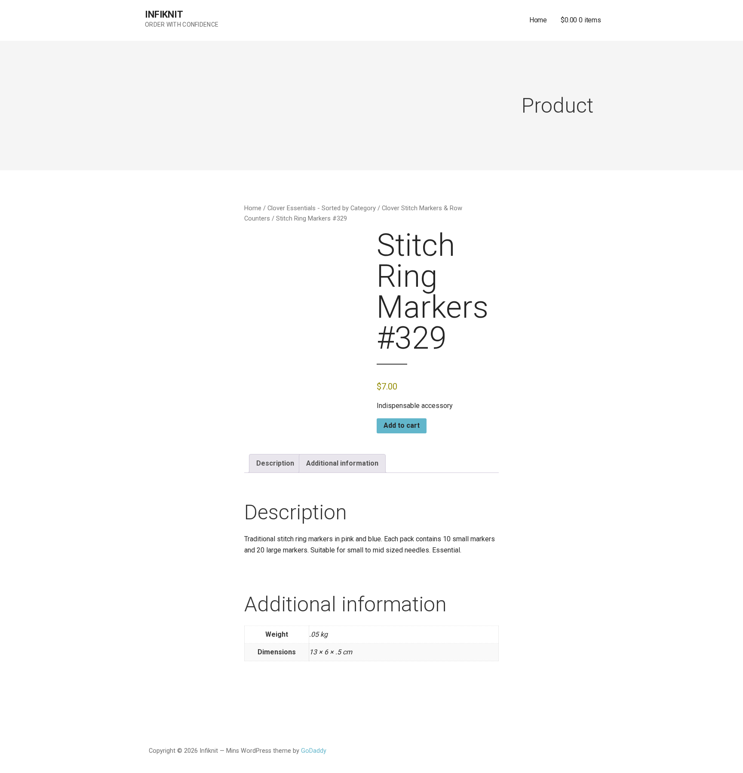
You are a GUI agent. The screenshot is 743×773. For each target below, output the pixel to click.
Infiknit (164, 14)
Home (538, 20)
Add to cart (402, 425)
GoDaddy (313, 751)
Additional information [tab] (342, 463)
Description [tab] (275, 463)
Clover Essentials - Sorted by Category (321, 208)
